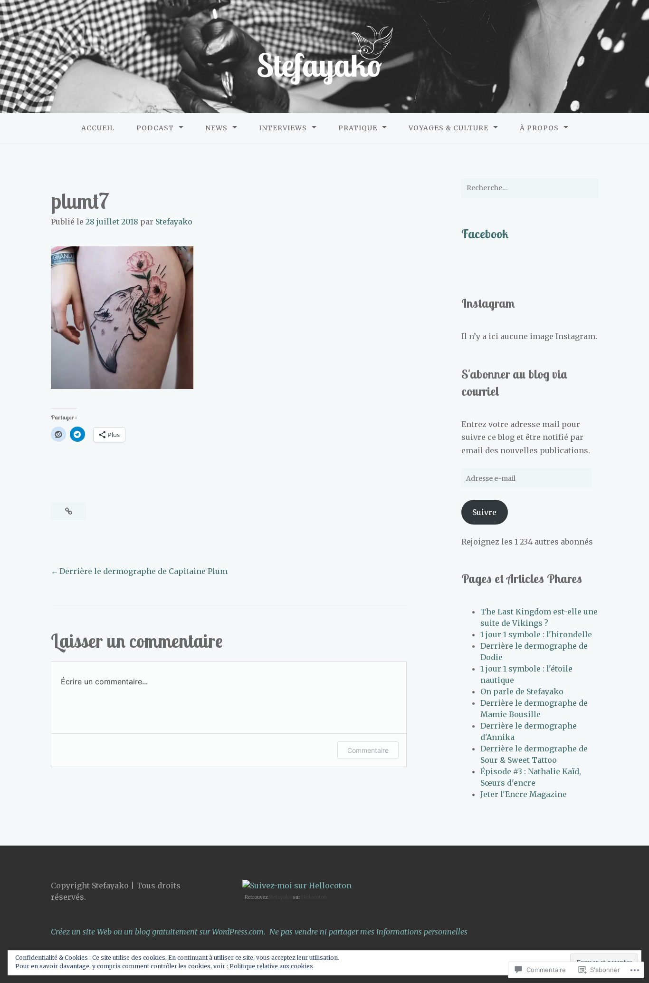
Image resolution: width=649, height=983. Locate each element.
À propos (539, 128)
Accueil (98, 128)
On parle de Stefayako (521, 691)
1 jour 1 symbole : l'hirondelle (536, 634)
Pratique (357, 128)
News (216, 128)
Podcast (155, 128)
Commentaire (368, 750)
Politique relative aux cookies (271, 966)
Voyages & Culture (448, 128)
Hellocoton (314, 897)
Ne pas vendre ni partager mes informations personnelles (368, 931)
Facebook (484, 233)
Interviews (283, 128)
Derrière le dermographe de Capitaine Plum (143, 571)
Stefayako (173, 221)
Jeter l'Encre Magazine (523, 794)
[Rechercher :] (529, 188)
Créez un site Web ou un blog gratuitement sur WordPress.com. (158, 931)
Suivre (484, 512)
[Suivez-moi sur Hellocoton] (297, 885)
